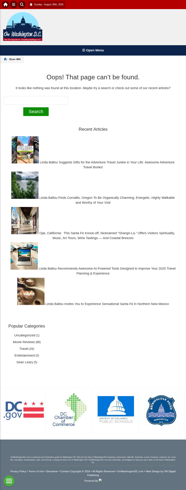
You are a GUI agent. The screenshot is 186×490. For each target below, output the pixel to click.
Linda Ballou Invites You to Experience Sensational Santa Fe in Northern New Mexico (107, 304)
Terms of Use (36, 471)
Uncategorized (24, 335)
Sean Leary (24, 362)
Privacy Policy (18, 471)
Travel (23, 349)
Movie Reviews (24, 342)
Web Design (153, 471)
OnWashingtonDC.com (130, 471)
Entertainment (25, 355)
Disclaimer (52, 471)
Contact (64, 471)
